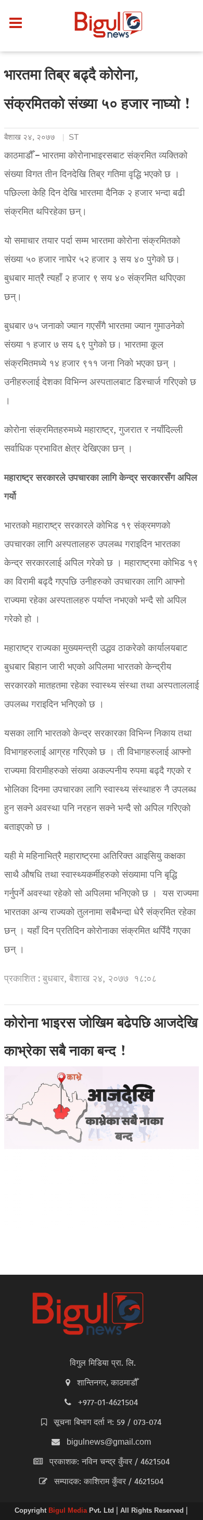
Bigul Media (68, 1511)
